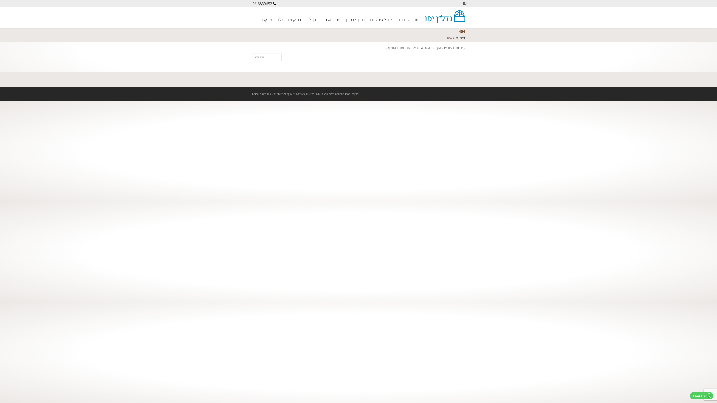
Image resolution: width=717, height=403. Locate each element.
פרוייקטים (294, 19)
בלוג (280, 19)
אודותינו (404, 17)
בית (417, 19)
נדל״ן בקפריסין (355, 19)
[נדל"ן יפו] (445, 16)
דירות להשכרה (331, 19)
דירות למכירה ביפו (382, 17)
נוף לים (311, 19)
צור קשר (266, 19)
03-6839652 (262, 3)
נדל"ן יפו (460, 38)
